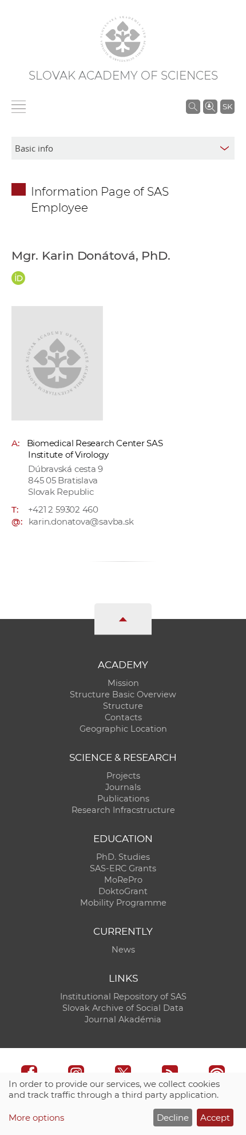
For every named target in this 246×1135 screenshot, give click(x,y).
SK (227, 106)
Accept (215, 1117)
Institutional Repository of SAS (123, 996)
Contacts (123, 717)
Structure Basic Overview (123, 694)
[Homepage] (123, 39)
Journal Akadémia (123, 1019)
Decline (173, 1117)
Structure (123, 706)
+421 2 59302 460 (63, 509)
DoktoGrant (123, 891)
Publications (123, 798)
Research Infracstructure (123, 810)
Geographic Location (123, 729)
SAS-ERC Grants (123, 868)
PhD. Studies (123, 857)
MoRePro (123, 880)
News (123, 949)
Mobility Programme (123, 903)
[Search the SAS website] (193, 106)
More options (36, 1117)
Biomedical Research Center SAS (95, 443)
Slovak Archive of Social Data (123, 1008)
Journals (123, 787)
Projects (123, 776)
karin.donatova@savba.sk (81, 521)
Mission (123, 683)
